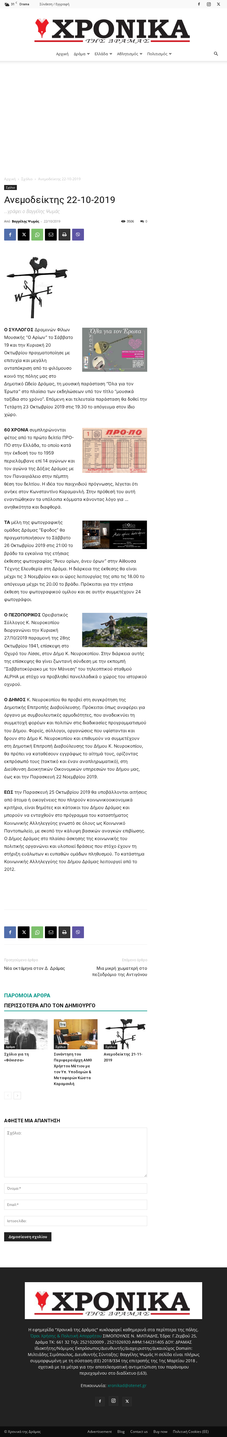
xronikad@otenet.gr (127, 1385)
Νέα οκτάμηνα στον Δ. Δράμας (34, 968)
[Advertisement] (113, 105)
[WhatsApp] (37, 235)
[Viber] (78, 235)
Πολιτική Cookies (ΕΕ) (191, 1431)
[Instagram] (208, 4)
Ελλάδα (101, 53)
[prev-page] (8, 1095)
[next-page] (17, 1095)
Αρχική (62, 53)
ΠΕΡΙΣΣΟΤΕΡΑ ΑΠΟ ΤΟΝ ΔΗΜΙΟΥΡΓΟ (49, 1005)
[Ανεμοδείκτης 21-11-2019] (125, 1034)
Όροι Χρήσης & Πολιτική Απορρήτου (66, 1336)
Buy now (160, 1431)
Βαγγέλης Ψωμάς (25, 221)
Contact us (139, 1431)
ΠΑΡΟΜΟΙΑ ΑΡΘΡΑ (27, 995)
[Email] (51, 235)
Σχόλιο (27, 178)
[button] (216, 54)
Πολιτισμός (157, 53)
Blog (121, 1431)
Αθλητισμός (127, 53)
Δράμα (79, 53)
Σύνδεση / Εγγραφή (54, 4)
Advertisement (99, 1431)
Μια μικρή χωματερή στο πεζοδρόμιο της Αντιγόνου (119, 971)
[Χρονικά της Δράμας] (113, 27)
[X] (218, 4)
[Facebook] (198, 4)
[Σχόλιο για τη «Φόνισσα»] (26, 1034)
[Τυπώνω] (64, 235)
